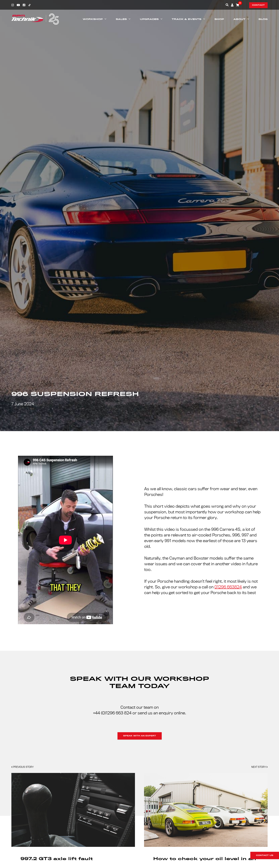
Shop (219, 19)
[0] (237, 5)
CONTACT (258, 5)
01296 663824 (228, 587)
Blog (263, 19)
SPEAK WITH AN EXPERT (139, 736)
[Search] (227, 5)
